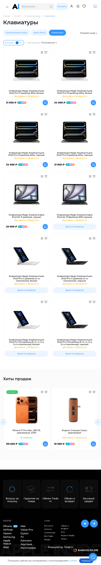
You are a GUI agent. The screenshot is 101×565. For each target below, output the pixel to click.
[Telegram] (94, 524)
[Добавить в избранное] (45, 52)
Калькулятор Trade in (60, 547)
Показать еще (87, 33)
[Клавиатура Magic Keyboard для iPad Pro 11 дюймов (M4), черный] (74, 134)
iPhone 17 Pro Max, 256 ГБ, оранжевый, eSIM (26, 431)
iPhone (10, 526)
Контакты (62, 6)
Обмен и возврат (65, 527)
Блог (63, 532)
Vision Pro (27, 529)
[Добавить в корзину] (45, 102)
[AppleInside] (15, 6)
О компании (49, 533)
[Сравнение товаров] (78, 6)
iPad (6, 547)
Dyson (24, 533)
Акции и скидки (67, 536)
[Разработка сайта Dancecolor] (86, 551)
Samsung (9, 536)
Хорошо (86, 560)
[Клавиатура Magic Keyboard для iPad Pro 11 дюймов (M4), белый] (26, 72)
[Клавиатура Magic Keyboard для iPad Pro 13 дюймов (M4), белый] (74, 72)
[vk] (85, 524)
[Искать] (51, 7)
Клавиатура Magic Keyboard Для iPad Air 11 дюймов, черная (26, 216)
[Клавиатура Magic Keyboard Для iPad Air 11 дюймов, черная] (26, 196)
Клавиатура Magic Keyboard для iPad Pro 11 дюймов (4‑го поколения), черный (74, 278)
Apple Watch (7, 542)
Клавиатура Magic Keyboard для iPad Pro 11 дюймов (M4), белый (26, 92)
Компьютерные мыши (16, 32)
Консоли (26, 540)
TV (22, 536)
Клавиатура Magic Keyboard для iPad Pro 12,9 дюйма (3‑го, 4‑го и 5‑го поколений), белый (26, 342)
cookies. (73, 560)
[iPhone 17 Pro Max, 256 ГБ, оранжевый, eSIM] (26, 411)
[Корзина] (93, 6)
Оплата (48, 529)
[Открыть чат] (93, 557)
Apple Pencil (39, 32)
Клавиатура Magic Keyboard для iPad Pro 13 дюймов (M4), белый (74, 92)
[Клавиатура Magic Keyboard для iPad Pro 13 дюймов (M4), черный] (26, 134)
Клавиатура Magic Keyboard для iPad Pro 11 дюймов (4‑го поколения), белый (26, 278)
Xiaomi (7, 533)
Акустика (26, 544)
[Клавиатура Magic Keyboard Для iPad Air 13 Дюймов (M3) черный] (74, 196)
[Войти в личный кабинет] (71, 6)
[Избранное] (84, 6)
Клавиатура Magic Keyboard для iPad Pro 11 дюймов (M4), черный (75, 154)
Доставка (48, 536)
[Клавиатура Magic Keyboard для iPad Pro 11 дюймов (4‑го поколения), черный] (74, 258)
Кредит (47, 540)
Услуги (64, 539)
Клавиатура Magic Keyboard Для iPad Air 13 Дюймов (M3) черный (74, 216)
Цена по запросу (74, 226)
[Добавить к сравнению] (42, 52)
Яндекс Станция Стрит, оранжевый (74, 431)
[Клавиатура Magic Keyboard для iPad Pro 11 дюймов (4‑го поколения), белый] (26, 258)
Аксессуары (28, 547)
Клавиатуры (57, 32)
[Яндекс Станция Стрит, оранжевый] (74, 411)
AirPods (8, 529)
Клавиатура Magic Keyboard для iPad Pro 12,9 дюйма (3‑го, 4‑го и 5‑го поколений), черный (74, 342)
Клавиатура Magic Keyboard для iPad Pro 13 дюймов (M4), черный (26, 154)
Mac (23, 526)
